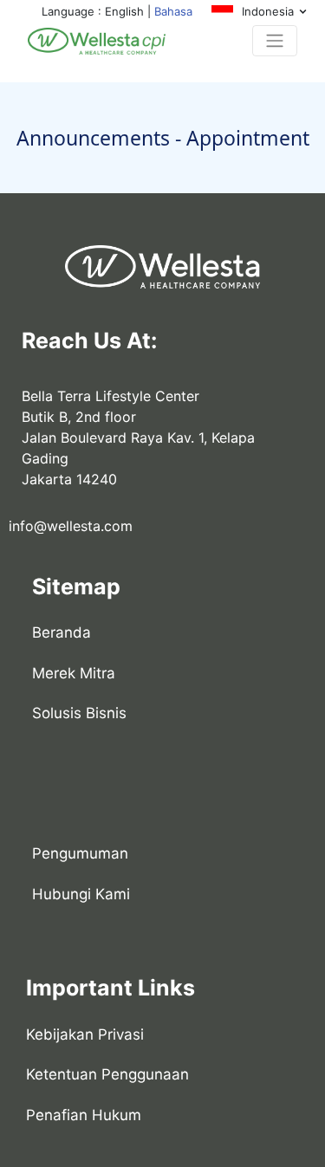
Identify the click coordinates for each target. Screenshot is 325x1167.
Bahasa (173, 11)
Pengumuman (80, 853)
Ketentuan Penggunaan (107, 1074)
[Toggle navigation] (274, 40)
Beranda (61, 632)
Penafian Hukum (83, 1115)
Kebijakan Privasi (85, 1034)
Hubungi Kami (81, 894)
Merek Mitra (73, 673)
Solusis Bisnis (79, 713)
